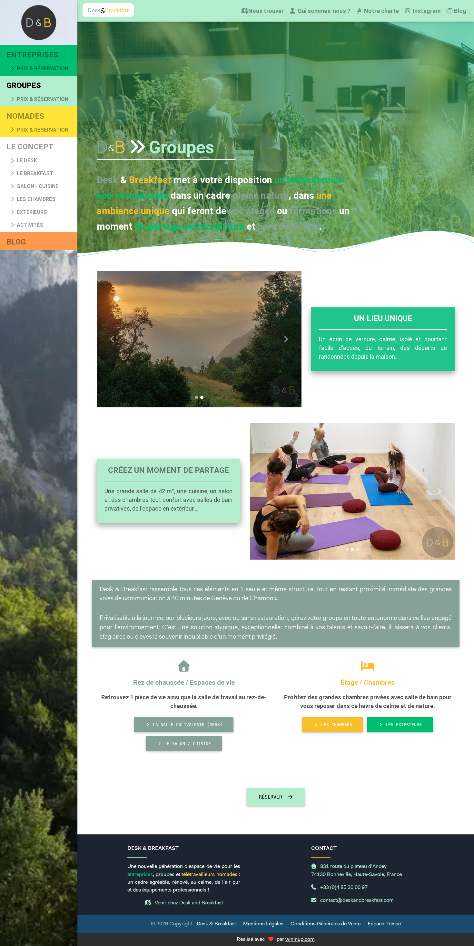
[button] (112, 339)
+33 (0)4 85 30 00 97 (343, 887)
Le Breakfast (34, 173)
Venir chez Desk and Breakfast (188, 903)
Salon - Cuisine (36, 186)
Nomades (25, 116)
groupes (165, 874)
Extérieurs (31, 212)
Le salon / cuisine (186, 743)
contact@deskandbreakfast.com (356, 900)
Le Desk (26, 160)
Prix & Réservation (41, 68)
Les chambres (35, 199)
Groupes (23, 85)
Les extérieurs (402, 724)
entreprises (140, 874)
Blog (16, 241)
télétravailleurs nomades (209, 874)
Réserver (272, 797)
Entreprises (32, 54)
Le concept (30, 146)
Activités (29, 225)
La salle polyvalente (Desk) (186, 724)
